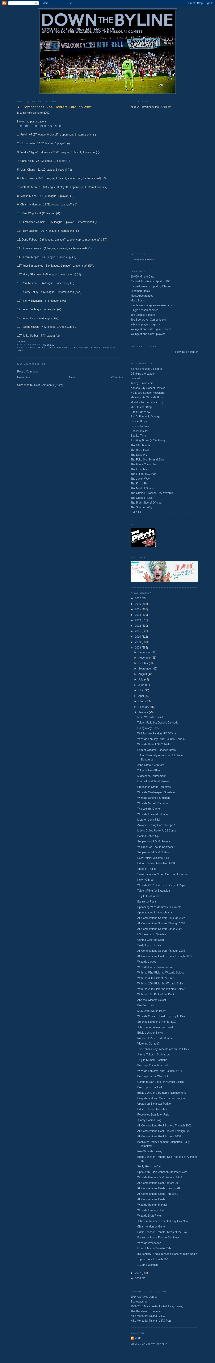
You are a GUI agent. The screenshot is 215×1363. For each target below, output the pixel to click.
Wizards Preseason (149, 1243)
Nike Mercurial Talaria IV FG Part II (152, 1320)
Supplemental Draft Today (153, 852)
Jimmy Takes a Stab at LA (153, 1054)
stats (21, 350)
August (143, 674)
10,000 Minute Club (142, 276)
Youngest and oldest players (148, 333)
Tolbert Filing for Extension (153, 890)
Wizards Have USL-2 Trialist (154, 744)
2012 (138, 625)
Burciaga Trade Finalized (152, 1065)
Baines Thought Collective (147, 368)
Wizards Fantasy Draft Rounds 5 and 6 (161, 739)
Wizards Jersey (146, 961)
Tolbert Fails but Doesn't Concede (157, 722)
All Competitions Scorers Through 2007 (161, 918)
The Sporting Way (141, 507)
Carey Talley (38, 347)
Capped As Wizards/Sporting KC (150, 281)
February (144, 706)
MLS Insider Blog (141, 407)
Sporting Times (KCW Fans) (148, 440)
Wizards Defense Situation (153, 797)
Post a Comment (27, 371)
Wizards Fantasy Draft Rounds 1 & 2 (159, 1177)
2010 (138, 636)
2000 (50, 126)
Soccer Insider (139, 431)
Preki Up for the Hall (149, 1087)
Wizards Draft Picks (149, 1215)
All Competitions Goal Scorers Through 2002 (164, 1125)
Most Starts (138, 300)
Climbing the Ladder (143, 373)
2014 (138, 614)
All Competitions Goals (151, 1199)
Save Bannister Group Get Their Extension (163, 874)
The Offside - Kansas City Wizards (152, 493)
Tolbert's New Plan (148, 770)
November (145, 657)
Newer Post (24, 377)
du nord (135, 378)
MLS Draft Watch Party (151, 1010)
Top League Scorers (143, 314)
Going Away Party (148, 728)
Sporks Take (138, 435)
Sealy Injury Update (149, 945)
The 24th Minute (140, 445)
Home (71, 377)
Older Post (117, 377)
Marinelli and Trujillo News (153, 781)
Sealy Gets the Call (149, 1166)
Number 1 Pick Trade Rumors (155, 1038)
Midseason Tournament (151, 776)
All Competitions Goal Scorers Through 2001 (164, 1131)
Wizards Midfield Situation (153, 803)
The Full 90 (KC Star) (143, 473)
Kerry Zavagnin (104, 347)
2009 (138, 642)
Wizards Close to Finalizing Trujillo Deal (161, 1016)
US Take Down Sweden (151, 934)
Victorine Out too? (148, 1043)
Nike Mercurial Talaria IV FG (148, 1315)
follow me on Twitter (186, 351)
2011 (138, 631)
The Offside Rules (142, 497)
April (141, 695)
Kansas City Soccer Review (148, 387)
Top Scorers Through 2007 (153, 1259)
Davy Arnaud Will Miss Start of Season (161, 1098)
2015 (138, 609)
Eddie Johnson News (150, 1032)
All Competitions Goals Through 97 (158, 1193)
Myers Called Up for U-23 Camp (156, 830)
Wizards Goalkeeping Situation (156, 792)
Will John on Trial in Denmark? (155, 847)
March (142, 701)
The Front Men (139, 469)
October (143, 663)
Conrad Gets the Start (150, 939)
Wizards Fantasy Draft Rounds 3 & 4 (159, 1070)
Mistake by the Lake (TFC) (147, 402)
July (141, 679)
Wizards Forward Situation (153, 814)
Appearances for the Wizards (155, 912)
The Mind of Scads (142, 488)
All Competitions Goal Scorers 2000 (159, 1136)
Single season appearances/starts (151, 305)
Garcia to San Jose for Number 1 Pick (160, 1081)
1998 (35, 126)
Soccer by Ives (140, 426)
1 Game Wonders (148, 1264)
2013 (138, 620)
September (145, 668)
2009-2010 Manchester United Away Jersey (157, 1306)
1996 (20, 126)
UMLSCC (136, 512)
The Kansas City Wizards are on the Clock (163, 1049)
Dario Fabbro (58, 347)
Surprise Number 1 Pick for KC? (156, 1021)
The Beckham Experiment (146, 1311)
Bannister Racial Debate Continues (158, 1237)
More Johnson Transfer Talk (154, 1248)
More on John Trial (148, 819)
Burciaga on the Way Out (152, 1076)
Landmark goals (140, 290)
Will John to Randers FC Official (156, 733)
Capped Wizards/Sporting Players (151, 286)
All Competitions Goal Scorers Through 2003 (164, 956)
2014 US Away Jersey (144, 1296)
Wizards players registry (145, 324)
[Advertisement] (147, 180)
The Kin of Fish (140, 483)
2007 (138, 1273)
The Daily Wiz (139, 454)
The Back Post (140, 450)
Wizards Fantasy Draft (151, 1210)
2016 (138, 603)
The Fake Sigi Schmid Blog (147, 459)
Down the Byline (138, 259)
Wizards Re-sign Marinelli (152, 1204)
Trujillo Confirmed (148, 896)
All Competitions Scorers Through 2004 (161, 950)
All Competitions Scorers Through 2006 (161, 923)
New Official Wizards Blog (153, 857)
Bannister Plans (147, 901)
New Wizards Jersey (149, 1151)
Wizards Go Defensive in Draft (155, 967)
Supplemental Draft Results (154, 841)
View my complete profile (149, 1344)
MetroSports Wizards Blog (147, 397)
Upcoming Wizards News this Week (159, 907)
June (141, 685)
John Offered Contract (150, 765)
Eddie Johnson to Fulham (152, 1109)
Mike (138, 1338)
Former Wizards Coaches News (156, 749)
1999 (43, 126)
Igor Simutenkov (80, 347)
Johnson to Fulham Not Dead (155, 1027)
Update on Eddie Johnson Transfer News (162, 1172)
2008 (138, 647)
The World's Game (148, 808)
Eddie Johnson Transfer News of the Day (162, 1232)
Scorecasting (139, 1301)
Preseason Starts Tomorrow (154, 786)
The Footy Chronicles (144, 464)
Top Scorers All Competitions (148, 319)
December (145, 652)
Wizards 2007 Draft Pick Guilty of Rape (161, 885)
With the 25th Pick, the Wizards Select (161, 983)
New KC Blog (145, 879)
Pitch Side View (140, 411)
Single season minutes (144, 310)
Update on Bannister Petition (154, 1103)
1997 (28, 126)
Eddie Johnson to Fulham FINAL (157, 863)
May (141, 690)
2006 (138, 1278)
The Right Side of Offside (146, 502)
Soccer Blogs (139, 421)
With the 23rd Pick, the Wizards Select (161, 989)
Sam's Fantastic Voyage (145, 416)
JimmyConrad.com (142, 383)
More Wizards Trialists (151, 717)
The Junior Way (140, 478)
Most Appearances (142, 295)
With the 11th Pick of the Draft (155, 994)
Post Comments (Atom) (48, 385)
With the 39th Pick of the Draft (155, 978)
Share (21, 341)
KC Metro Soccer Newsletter (148, 392)
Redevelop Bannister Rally (153, 1114)
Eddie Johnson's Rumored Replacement (161, 1092)
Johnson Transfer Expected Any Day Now (162, 1221)
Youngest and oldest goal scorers (151, 329)
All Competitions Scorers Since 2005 (159, 928)
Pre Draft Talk (145, 1005)
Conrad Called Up (148, 836)
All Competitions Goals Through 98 (158, 1188)
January (143, 712)
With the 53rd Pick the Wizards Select (160, 972)
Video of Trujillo (146, 868)
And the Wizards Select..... (153, 999)
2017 (138, 598)
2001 (61, 126)
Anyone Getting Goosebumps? (156, 825)
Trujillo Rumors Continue (152, 1060)
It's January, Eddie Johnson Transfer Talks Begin (167, 1253)
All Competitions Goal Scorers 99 (157, 1182)
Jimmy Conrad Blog (149, 1120)
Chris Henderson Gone (151, 1226)
